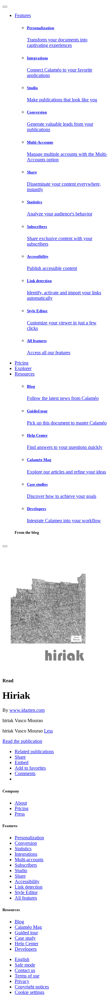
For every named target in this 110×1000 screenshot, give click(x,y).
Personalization (29, 837)
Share (20, 876)
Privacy (22, 981)
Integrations (26, 854)
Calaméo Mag (28, 927)
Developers (26, 949)
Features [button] (23, 15)
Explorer (23, 368)
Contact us (25, 970)
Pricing (21, 362)
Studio (21, 870)
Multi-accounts (29, 859)
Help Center (26, 943)
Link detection (28, 887)
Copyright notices (32, 986)
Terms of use (27, 975)
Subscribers (26, 865)
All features (26, 897)
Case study (25, 938)
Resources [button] (25, 373)
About (21, 803)
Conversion (26, 843)
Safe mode (25, 964)
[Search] (4, 546)
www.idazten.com (27, 710)
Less (48, 730)
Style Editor (26, 892)
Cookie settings (29, 992)
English (22, 959)
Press (20, 813)
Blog (19, 921)
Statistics (23, 848)
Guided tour (26, 932)
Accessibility (27, 881)
